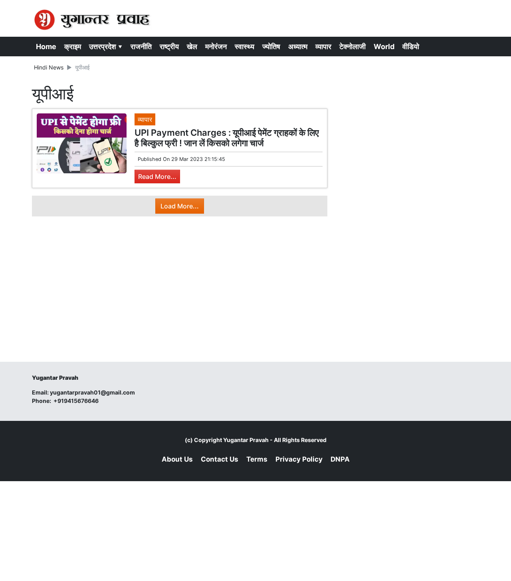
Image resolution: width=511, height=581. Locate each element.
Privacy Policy (299, 459)
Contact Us (219, 459)
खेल (192, 46)
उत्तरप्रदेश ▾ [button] (106, 46)
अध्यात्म (297, 46)
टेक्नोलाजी (352, 46)
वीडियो (410, 46)
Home (46, 46)
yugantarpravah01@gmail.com (92, 392)
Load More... (179, 206)
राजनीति (141, 46)
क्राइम (72, 46)
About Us (177, 459)
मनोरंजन (216, 46)
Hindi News (48, 67)
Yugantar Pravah (246, 439)
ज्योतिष (271, 46)
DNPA (340, 459)
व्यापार (323, 46)
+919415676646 (76, 400)
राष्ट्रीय (169, 46)
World (384, 46)
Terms (256, 459)
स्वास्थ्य (244, 46)
